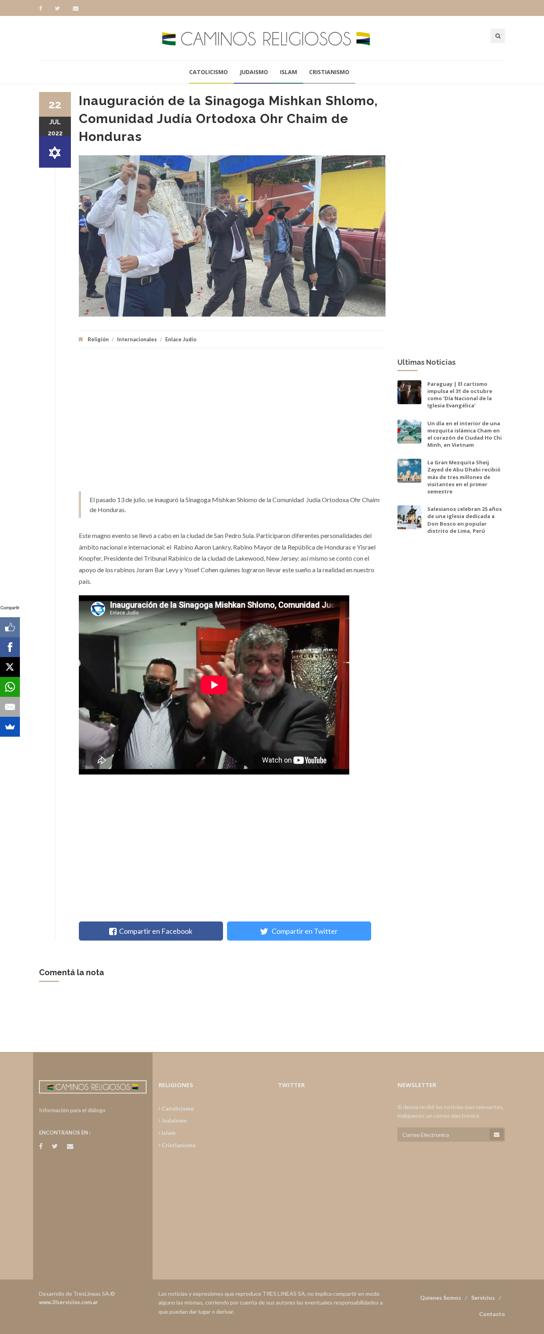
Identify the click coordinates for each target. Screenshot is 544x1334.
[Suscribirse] (496, 1134)
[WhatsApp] (10, 687)
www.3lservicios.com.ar (68, 1302)
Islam (288, 72)
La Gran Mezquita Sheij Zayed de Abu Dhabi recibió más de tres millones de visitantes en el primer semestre (464, 477)
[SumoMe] (10, 727)
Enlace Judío (180, 339)
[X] (10, 667)
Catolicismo (208, 72)
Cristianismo (329, 72)
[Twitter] (61, 8)
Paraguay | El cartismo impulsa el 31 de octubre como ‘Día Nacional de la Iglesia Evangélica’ (459, 394)
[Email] (10, 707)
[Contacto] (75, 8)
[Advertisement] (232, 423)
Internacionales (137, 339)
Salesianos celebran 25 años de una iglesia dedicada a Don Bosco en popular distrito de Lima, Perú (464, 519)
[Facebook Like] (10, 627)
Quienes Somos (440, 1297)
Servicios (483, 1297)
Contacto (492, 1314)
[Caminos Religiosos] (272, 38)
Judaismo (254, 72)
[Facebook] (44, 8)
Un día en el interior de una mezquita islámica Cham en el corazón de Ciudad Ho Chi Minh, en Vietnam (464, 434)
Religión (98, 339)
